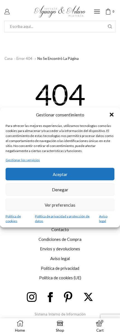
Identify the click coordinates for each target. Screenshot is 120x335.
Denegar (60, 189)
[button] (111, 115)
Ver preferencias (60, 204)
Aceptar (60, 174)
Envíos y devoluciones (60, 248)
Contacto (60, 229)
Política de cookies (13, 218)
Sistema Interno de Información (60, 314)
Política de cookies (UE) (60, 277)
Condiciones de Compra (60, 239)
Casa (8, 58)
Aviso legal (103, 218)
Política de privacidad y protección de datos (62, 218)
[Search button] (110, 26)
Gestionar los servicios (23, 160)
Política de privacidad (60, 268)
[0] (115, 11)
